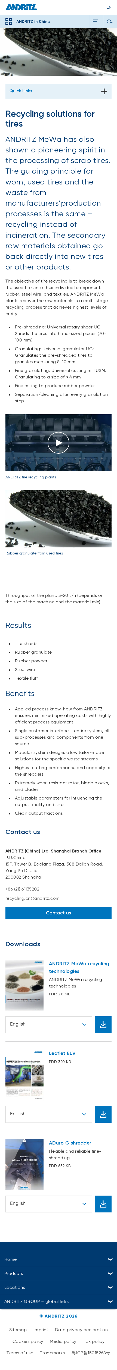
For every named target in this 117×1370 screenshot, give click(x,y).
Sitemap (18, 1330)
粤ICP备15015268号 (91, 1353)
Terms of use (20, 1353)
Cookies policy (28, 1342)
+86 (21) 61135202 (22, 889)
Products (13, 1274)
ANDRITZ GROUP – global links (36, 1302)
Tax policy (93, 1342)
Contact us (58, 913)
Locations (14, 1288)
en (109, 7)
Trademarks (52, 1353)
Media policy (63, 1342)
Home (10, 1260)
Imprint (40, 1330)
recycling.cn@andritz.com (32, 898)
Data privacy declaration (81, 1330)
